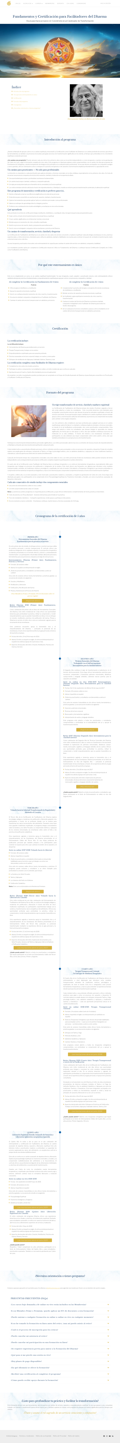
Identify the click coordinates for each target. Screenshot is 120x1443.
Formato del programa (20, 101)
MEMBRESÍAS (49, 3)
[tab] (60, 1305)
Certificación (17, 98)
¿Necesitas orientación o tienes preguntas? (26, 108)
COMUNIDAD (81, 3)
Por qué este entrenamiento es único (25, 95)
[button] (60, 1305)
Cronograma (17, 105)
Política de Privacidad (59, 1436)
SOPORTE (60, 3)
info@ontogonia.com (53, 1288)
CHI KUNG (70, 3)
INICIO (17, 3)
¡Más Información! (87, 787)
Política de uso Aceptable (43, 1436)
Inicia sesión (105, 3)
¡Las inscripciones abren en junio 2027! (32, 948)
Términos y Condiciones (26, 1436)
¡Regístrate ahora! (33, 601)
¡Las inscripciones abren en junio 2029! (32, 1207)
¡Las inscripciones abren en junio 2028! (87, 1054)
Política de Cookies (74, 1436)
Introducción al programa (21, 91)
